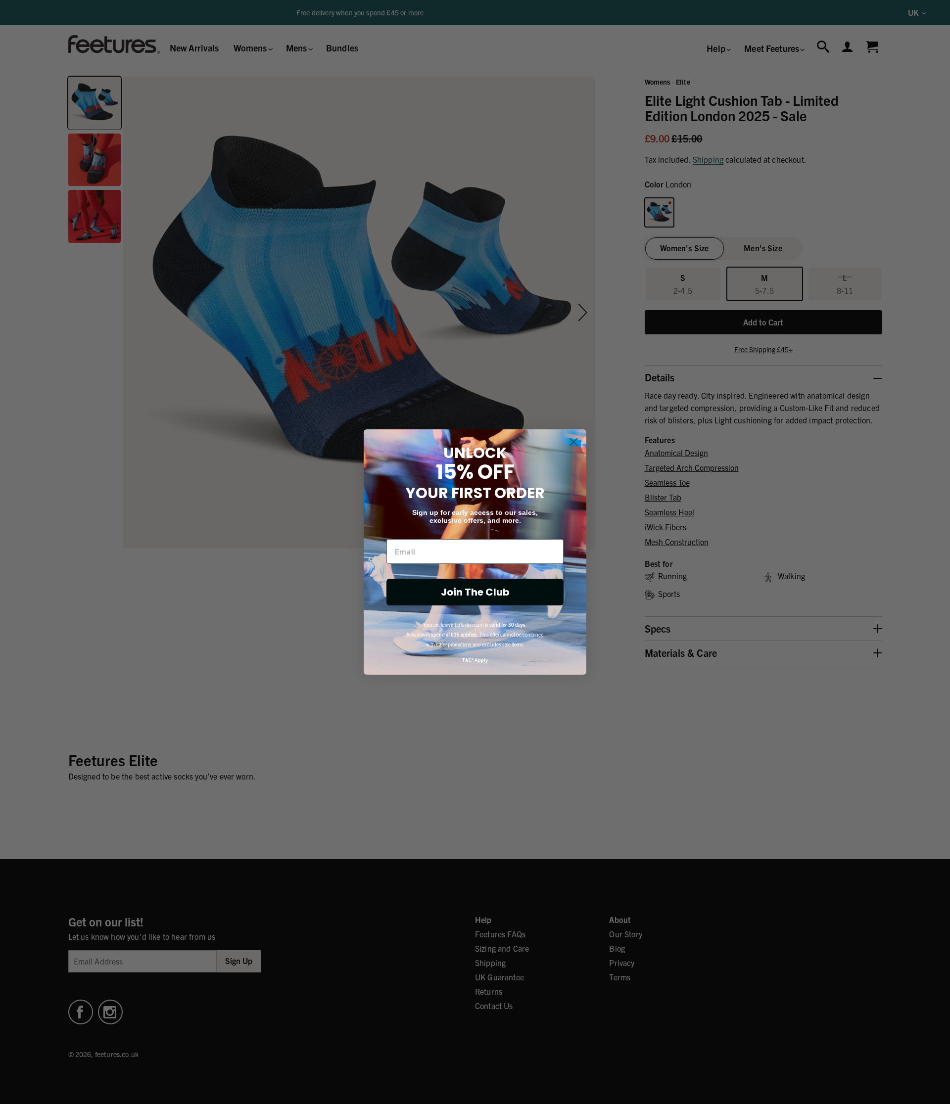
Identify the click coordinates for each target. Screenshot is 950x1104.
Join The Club (475, 592)
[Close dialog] (573, 442)
